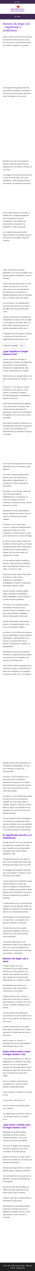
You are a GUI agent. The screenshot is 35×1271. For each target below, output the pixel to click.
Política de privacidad (17, 1265)
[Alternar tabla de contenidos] (21, 345)
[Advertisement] (17, 66)
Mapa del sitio (20, 1268)
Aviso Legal (6, 1265)
